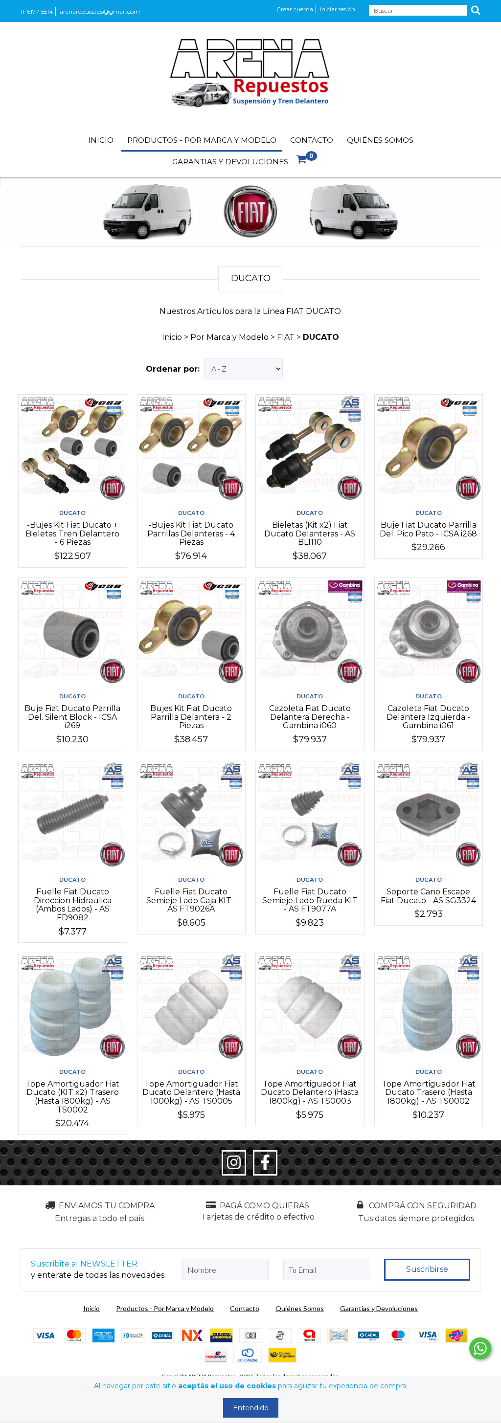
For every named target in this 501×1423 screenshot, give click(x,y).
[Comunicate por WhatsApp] (480, 1348)
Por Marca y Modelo (229, 337)
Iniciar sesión (337, 9)
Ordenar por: (173, 369)
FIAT (286, 337)
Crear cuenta (294, 9)
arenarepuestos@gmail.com (100, 11)
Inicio (101, 140)
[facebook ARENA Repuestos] (265, 1163)
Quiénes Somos (380, 140)
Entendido (251, 1407)
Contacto (311, 140)
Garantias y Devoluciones (230, 161)
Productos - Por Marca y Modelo (201, 140)
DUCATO (72, 512)
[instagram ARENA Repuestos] (234, 1163)
